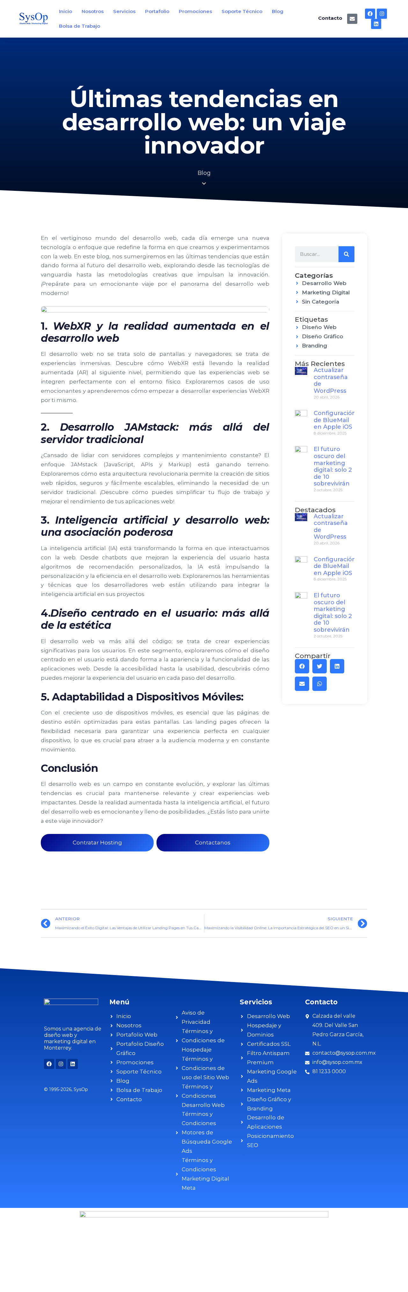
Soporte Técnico (242, 11)
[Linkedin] (376, 24)
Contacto (330, 18)
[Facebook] (370, 14)
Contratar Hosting (97, 842)
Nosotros (93, 11)
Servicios (124, 11)
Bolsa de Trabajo (79, 26)
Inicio (65, 11)
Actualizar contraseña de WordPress (331, 380)
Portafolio (157, 11)
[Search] (346, 254)
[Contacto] (352, 19)
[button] (302, 666)
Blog (277, 11)
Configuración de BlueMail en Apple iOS (335, 420)
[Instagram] (382, 14)
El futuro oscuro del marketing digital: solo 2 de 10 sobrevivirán (333, 466)
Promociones (195, 11)
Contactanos (212, 842)
